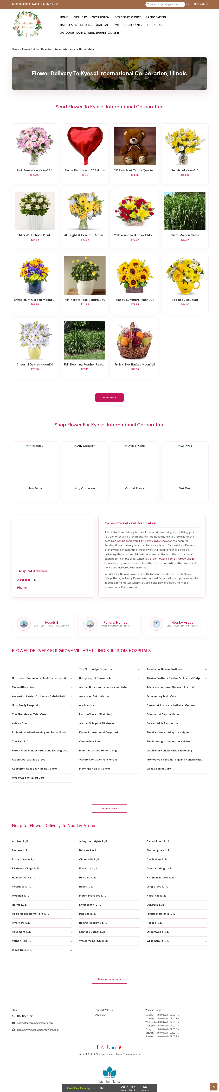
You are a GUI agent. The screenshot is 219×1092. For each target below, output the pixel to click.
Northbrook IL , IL (90, 904)
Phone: (22, 587)
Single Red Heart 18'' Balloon (85, 170)
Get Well (185, 488)
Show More (109, 397)
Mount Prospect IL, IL (92, 895)
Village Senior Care (159, 768)
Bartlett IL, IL (20, 850)
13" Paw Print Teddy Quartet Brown (135, 170)
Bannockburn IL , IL (158, 841)
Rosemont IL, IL (21, 932)
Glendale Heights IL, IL (161, 868)
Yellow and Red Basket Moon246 (135, 235)
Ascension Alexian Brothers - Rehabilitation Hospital (42, 696)
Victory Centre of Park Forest (98, 759)
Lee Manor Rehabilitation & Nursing (169, 750)
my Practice (87, 705)
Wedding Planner (128, 25)
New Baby (35, 488)
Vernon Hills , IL (21, 941)
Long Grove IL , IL (157, 886)
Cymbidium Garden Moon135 (34, 300)
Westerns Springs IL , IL (93, 941)
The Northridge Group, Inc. (96, 669)
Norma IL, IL (19, 904)
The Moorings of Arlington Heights (168, 741)
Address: (23, 580)
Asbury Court (20, 723)
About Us (100, 1015)
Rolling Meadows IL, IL (93, 923)
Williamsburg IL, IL (158, 941)
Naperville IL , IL (156, 895)
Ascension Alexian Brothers (164, 669)
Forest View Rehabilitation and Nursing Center (42, 750)
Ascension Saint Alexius (94, 696)
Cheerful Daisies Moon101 (34, 364)
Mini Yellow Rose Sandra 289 (85, 300)
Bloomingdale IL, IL (158, 850)
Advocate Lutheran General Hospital (170, 687)
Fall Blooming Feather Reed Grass (85, 364)
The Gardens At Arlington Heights (168, 732)
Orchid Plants (135, 488)
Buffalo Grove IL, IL (24, 859)
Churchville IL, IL (89, 859)
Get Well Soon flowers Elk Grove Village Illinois (139, 541)
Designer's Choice (128, 17)
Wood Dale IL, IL (22, 950)
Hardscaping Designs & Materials (85, 25)
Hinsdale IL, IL (87, 877)
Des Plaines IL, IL (157, 859)
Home (64, 17)
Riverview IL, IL (21, 923)
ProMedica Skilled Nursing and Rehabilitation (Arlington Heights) (177, 759)
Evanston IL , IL (88, 868)
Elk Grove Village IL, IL (25, 868)
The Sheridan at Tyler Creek (30, 714)
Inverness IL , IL (21, 886)
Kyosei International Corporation (100, 732)
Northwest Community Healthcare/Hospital (40, 678)
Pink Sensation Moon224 (35, 170)
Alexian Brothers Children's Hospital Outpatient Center (177, 678)
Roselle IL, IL (154, 923)
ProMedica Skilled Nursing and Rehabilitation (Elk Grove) (42, 732)
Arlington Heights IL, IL (93, 841)
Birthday (80, 17)
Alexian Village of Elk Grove (96, 723)
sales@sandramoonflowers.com (35, 1022)
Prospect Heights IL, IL (161, 913)
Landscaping (156, 17)
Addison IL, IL (20, 841)
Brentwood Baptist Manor (163, 714)
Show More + (109, 808)
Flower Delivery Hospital (36, 49)
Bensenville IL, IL (89, 850)
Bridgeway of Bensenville (95, 678)
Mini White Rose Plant (34, 235)
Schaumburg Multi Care (161, 696)
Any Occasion (85, 488)
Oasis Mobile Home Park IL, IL (30, 913)
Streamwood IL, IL (158, 932)
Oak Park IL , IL (155, 904)
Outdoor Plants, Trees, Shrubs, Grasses (90, 32)
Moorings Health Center (94, 768)
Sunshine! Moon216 (184, 170)
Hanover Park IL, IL (23, 877)
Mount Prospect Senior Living (98, 750)
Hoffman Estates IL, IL (160, 877)
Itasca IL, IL (86, 886)
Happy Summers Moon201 (135, 300)
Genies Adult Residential (162, 723)
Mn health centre (23, 687)
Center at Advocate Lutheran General (171, 705)
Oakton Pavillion (89, 741)
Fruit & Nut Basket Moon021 (135, 364)
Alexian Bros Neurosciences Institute (103, 687)
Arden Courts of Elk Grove (28, 759)
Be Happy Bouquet (184, 300)
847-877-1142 (49, 3)
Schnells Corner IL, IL (92, 932)
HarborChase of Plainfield (95, 714)
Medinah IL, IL (20, 895)
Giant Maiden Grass (185, 235)
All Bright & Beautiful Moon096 (85, 235)
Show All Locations (109, 979)
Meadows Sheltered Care (28, 777)
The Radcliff (20, 741)
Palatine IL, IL (87, 913)
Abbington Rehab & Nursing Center (34, 768)
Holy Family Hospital (25, 705)
